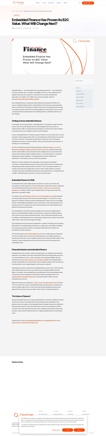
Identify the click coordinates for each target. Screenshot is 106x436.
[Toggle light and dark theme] (80, 2)
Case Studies (51, 2)
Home (13, 11)
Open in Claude (79, 100)
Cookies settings (56, 430)
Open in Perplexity (80, 106)
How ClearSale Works (42, 414)
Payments (20, 11)
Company (58, 2)
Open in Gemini (79, 103)
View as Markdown (80, 94)
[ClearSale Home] (18, 3)
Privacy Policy (91, 432)
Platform (38, 2)
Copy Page (78, 90)
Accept (67, 430)
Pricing (44, 2)
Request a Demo (88, 3)
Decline (79, 430)
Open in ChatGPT (80, 97)
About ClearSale (85, 414)
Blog (16, 11)
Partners (66, 2)
